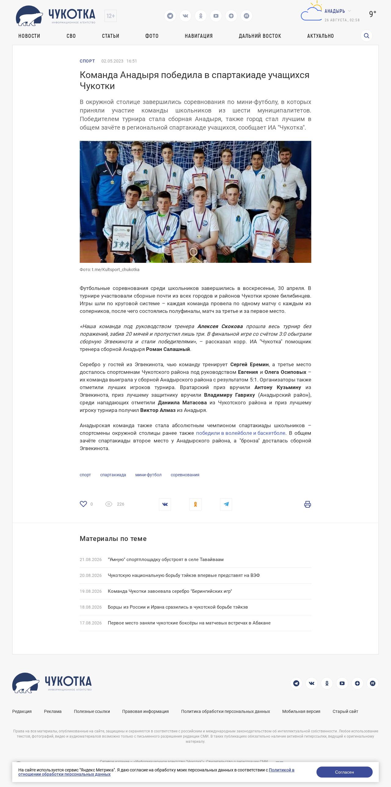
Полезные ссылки (92, 711)
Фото (152, 35)
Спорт (87, 61)
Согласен (344, 772)
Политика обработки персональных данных (225, 711)
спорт (85, 474)
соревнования (185, 474)
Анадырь (335, 11)
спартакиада (113, 474)
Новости (29, 35)
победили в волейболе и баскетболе (240, 433)
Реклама (53, 711)
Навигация (199, 35)
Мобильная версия (301, 711)
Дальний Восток (260, 35)
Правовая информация (145, 711)
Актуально (320, 35)
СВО (71, 35)
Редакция (22, 711)
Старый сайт (345, 711)
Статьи (110, 35)
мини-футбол (148, 474)
